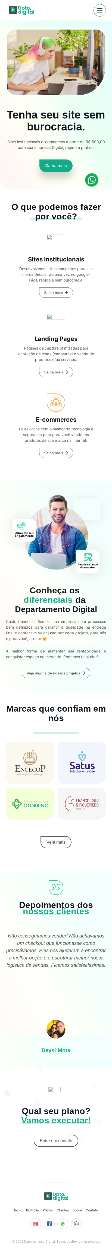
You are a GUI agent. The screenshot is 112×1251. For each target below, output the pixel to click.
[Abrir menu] (100, 10)
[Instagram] (35, 1223)
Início (18, 1210)
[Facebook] (49, 1223)
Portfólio (32, 1210)
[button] (50, 1069)
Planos (48, 1210)
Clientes (63, 1210)
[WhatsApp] (62, 1223)
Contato (92, 1210)
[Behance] (76, 1223)
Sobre (77, 1210)
